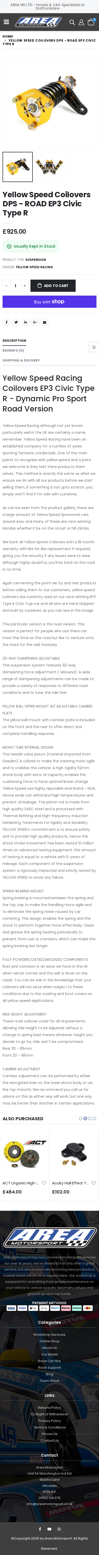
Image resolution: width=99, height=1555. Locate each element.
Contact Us (50, 1440)
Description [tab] (14, 340)
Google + (35, 322)
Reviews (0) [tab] (13, 350)
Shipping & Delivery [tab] (21, 360)
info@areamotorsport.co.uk (50, 1504)
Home (8, 36)
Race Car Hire (49, 1361)
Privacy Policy (49, 1420)
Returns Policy (49, 1407)
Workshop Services (49, 1334)
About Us (49, 1347)
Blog (49, 1374)
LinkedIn (26, 322)
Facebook (7, 322)
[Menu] (6, 22)
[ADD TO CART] (38, 1140)
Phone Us (49, 1434)
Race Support (49, 1367)
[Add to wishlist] (44, 1183)
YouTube (49, 1529)
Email (44, 322)
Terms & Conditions (50, 1427)
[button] (80, 1118)
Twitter (16, 322)
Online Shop (50, 1341)
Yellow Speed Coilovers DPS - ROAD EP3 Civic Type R (47, 203)
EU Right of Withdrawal (49, 1414)
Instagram (59, 1529)
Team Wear (49, 1380)
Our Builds (49, 1354)
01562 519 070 (49, 1497)
